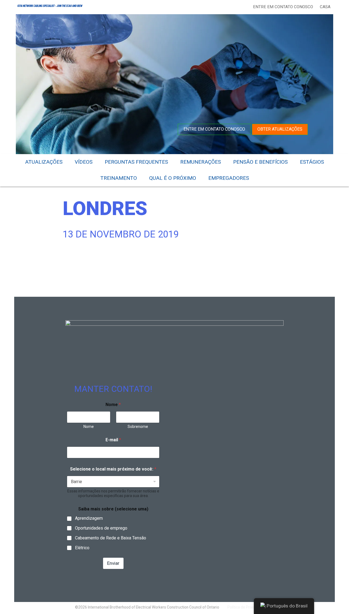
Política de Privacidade (246, 607)
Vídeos (83, 162)
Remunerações (200, 162)
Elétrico (82, 547)
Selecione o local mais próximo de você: (113, 469)
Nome (88, 426)
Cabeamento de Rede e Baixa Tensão (110, 537)
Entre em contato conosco (283, 6)
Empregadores (228, 178)
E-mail (113, 439)
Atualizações (43, 162)
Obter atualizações (279, 129)
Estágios (312, 162)
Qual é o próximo (172, 178)
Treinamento (118, 178)
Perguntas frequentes (136, 162)
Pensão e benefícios (260, 162)
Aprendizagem (89, 518)
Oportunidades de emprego (101, 528)
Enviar (113, 563)
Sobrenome (138, 426)
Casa (325, 6)
